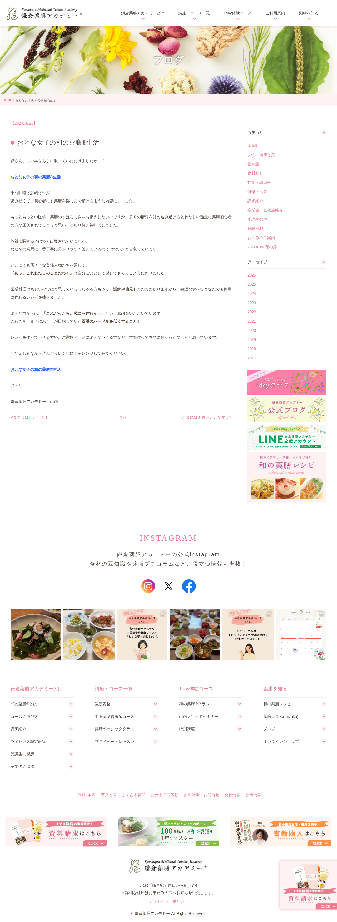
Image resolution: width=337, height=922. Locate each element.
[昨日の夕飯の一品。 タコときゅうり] (36, 634)
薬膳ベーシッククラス (114, 729)
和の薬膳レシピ (277, 704)
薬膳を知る (309, 13)
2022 (251, 312)
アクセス (109, 794)
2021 (251, 321)
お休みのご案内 (261, 237)
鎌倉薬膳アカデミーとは (143, 13)
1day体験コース (238, 13)
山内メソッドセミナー (199, 716)
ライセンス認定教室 (28, 741)
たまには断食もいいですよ (205, 417)
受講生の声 (257, 219)
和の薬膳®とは (24, 704)
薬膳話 (253, 145)
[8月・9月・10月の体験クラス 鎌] (301, 634)
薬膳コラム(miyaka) (280, 716)
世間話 (253, 164)
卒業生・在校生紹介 (265, 210)
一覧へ (121, 417)
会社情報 (232, 794)
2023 (251, 302)
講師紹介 (255, 201)
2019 (251, 339)
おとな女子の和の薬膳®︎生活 (36, 177)
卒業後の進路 (22, 766)
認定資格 (103, 704)
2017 (251, 358)
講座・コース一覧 (194, 13)
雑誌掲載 (255, 228)
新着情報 (253, 794)
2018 (251, 349)
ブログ (269, 729)
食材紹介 (255, 173)
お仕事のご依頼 (165, 794)
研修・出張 (257, 191)
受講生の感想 (22, 754)
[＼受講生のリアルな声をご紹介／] (142, 634)
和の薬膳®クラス (194, 704)
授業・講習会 (259, 182)
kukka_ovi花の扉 (262, 247)
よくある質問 (134, 794)
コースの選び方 (24, 716)
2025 (251, 284)
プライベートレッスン (114, 741)
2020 (251, 330)
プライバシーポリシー (168, 901)
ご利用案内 (275, 13)
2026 (251, 275)
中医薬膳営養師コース (114, 716)
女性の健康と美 (261, 154)
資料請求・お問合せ (201, 794)
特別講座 (187, 729)
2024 (251, 293)
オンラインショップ (281, 741)
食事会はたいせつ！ (30, 417)
